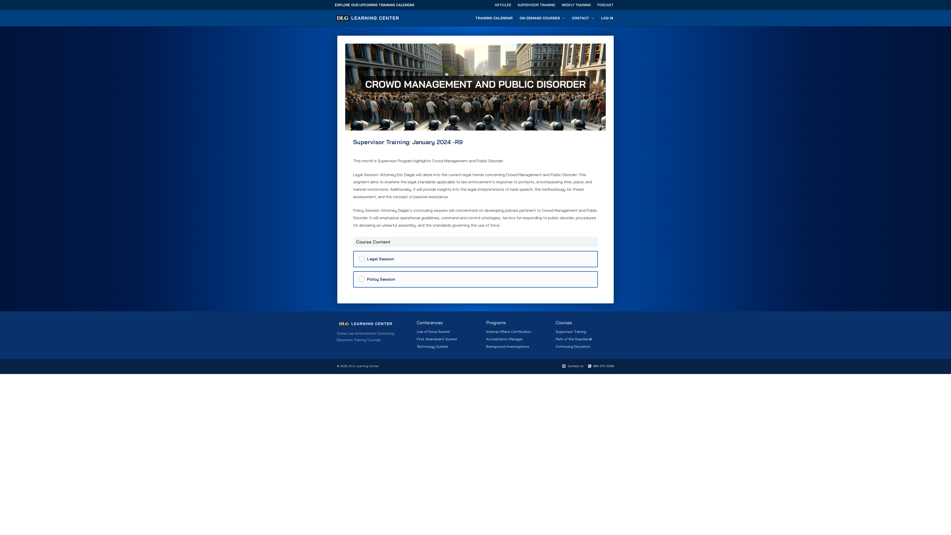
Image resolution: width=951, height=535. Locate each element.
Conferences (430, 322)
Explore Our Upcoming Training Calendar (374, 5)
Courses (564, 322)
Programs (496, 322)
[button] (562, 18)
